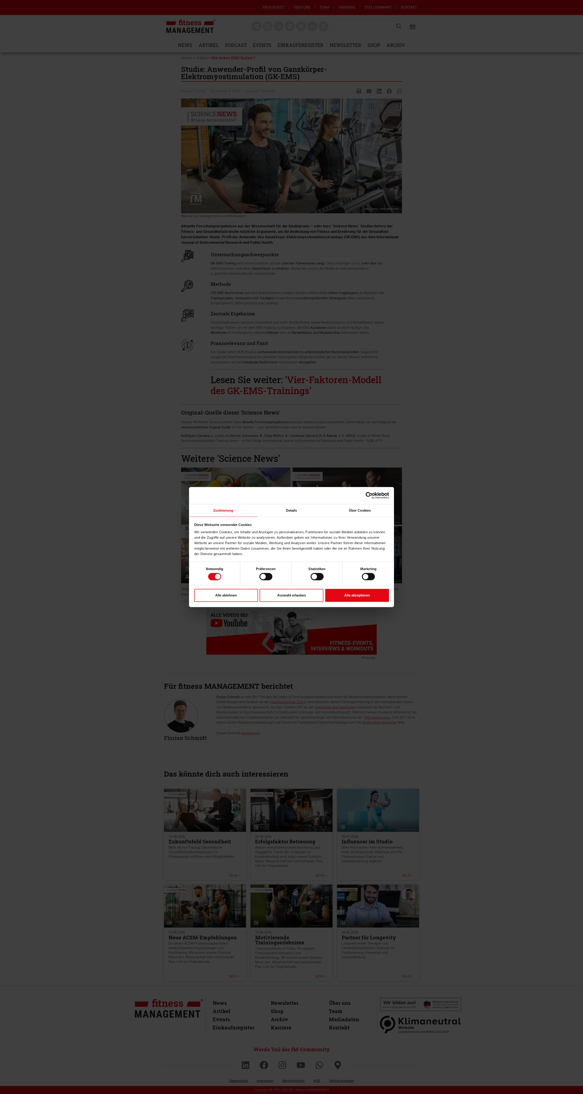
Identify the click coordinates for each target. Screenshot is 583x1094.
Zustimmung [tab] (223, 510)
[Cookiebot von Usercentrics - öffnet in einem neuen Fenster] (369, 495)
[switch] (265, 576)
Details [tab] (291, 510)
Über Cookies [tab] (360, 510)
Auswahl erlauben (291, 595)
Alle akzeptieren (357, 595)
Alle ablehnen (226, 595)
